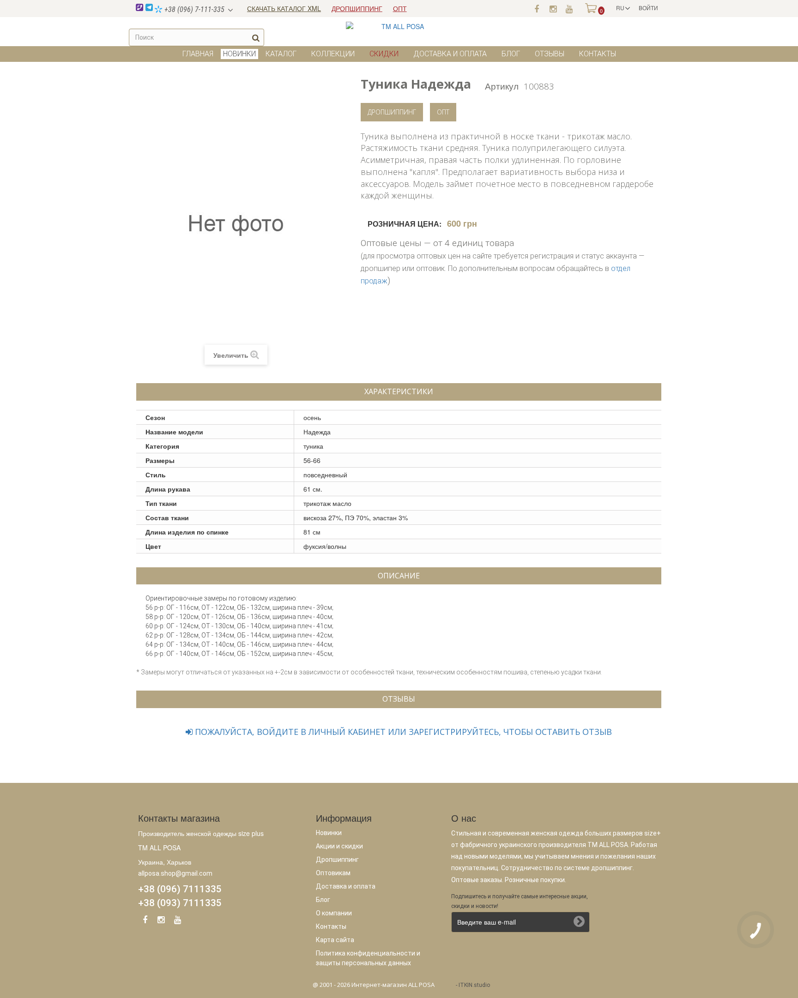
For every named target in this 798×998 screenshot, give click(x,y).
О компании (334, 913)
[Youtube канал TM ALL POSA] (569, 8)
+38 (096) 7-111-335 (193, 9)
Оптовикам (333, 873)
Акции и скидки (339, 846)
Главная (197, 53)
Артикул (502, 85)
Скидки (384, 53)
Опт (443, 112)
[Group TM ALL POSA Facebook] (145, 921)
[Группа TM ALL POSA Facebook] (537, 8)
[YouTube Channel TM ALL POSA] (177, 921)
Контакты (597, 53)
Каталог (281, 53)
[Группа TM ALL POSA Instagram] (553, 8)
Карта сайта (335, 940)
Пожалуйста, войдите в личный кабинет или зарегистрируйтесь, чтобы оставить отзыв (402, 731)
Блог (511, 53)
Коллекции (333, 53)
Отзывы (549, 53)
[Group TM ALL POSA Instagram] (161, 921)
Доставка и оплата (450, 53)
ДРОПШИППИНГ (357, 8)
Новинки (329, 832)
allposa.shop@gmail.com (175, 873)
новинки (239, 53)
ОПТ (400, 8)
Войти (648, 8)
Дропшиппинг (392, 112)
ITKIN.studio (474, 985)
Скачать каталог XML (284, 8)
